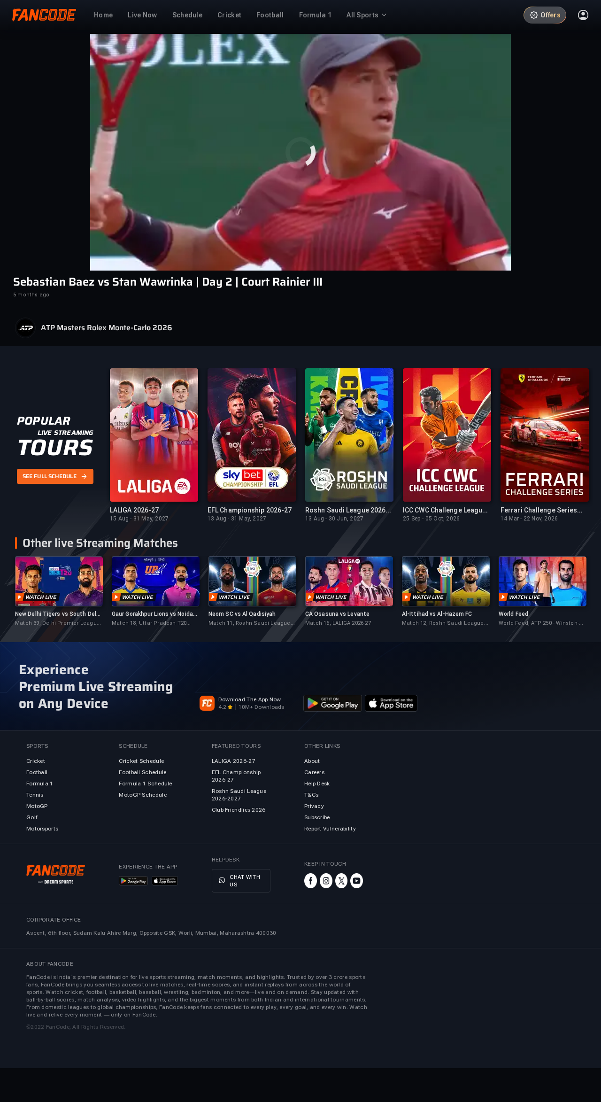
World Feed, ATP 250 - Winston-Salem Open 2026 (539, 623)
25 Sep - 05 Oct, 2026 (431, 518)
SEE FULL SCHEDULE (50, 476)
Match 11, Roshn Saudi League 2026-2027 (249, 623)
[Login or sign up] (583, 15)
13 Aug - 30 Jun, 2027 (334, 518)
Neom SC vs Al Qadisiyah (242, 614)
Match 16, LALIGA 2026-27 (338, 623)
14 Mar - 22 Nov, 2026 (529, 518)
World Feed (513, 614)
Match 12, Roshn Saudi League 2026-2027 (443, 623)
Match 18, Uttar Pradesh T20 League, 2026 (149, 623)
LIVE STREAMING (65, 432)
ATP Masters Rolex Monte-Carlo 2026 (106, 328)
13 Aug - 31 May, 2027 (237, 518)
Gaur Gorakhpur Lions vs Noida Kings (152, 614)
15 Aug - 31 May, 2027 (139, 518)
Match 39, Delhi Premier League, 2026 (58, 623)
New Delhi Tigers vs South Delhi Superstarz (58, 614)
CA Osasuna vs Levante (337, 614)
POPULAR (43, 420)
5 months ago (31, 295)
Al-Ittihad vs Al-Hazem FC (437, 614)
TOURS (54, 448)
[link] (58, 591)
